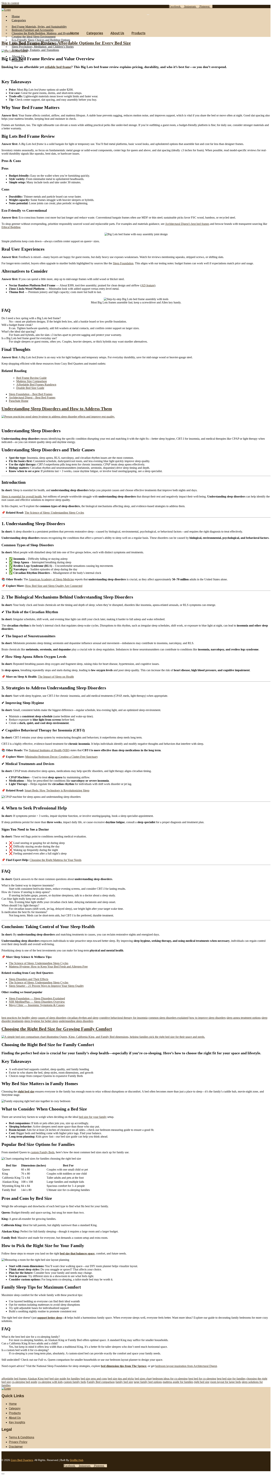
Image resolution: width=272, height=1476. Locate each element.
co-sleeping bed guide (24, 1382)
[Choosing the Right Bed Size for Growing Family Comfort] (103, 1036)
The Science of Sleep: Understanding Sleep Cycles (54, 512)
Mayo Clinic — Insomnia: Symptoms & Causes (37, 1005)
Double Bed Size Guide (30, 387)
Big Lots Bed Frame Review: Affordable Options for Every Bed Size (66, 43)
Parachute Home (18, 400)
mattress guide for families (178, 1382)
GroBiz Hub (76, 1460)
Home (16, 16)
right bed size (26, 1091)
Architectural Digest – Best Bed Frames (32, 397)
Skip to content (10, 3)
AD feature (147, 285)
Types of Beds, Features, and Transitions (35, 50)
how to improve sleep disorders (207, 1017)
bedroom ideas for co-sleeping (170, 1378)
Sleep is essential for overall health (21, 496)
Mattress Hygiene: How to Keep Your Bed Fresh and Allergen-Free (48, 966)
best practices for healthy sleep (19, 1017)
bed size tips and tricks (121, 1378)
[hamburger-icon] (148, 14)
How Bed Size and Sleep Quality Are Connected (53, 585)
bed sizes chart (143, 1378)
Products (138, 33)
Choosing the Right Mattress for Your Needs (55, 860)
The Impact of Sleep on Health (56, 676)
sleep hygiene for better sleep (41, 1021)
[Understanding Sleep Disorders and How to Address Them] (58, 416)
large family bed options (148, 1382)
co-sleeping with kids (50, 1382)
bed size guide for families (64, 1378)
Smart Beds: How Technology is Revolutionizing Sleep (57, 790)
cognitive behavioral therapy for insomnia (123, 1017)
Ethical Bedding (10, 227)
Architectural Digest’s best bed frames (187, 223)
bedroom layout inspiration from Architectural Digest (186, 1366)
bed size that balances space (77, 1253)
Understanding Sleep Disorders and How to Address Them (56, 408)
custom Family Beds (42, 1152)
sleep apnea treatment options (243, 1017)
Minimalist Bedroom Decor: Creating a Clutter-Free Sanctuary (61, 756)
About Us (117, 33)
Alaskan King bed (38, 1378)
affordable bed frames (14, 1378)
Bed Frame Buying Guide (31, 377)
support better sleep (49, 1317)
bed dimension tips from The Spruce (123, 1366)
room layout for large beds (225, 1382)
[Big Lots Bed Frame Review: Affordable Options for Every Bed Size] (14, 50)
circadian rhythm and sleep (82, 1017)
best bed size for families (231, 1378)
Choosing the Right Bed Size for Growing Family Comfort (56, 1029)
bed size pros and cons (94, 1378)
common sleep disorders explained (168, 1017)
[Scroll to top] (2, 1473)
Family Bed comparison (101, 1382)
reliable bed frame (58, 67)
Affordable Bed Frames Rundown (36, 384)
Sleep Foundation (123, 263)
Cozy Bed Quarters (22, 1460)
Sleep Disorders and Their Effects (28, 979)
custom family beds (74, 1382)
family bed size (124, 1382)
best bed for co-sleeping (202, 1378)
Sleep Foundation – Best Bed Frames (30, 394)
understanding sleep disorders (76, 1021)
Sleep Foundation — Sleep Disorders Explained (37, 998)
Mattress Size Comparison (31, 381)
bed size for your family (93, 1116)
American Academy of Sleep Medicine (51, 579)
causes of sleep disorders (52, 1017)
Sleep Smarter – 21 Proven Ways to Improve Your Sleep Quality (46, 985)
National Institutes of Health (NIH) (49, 750)
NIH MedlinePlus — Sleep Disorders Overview (37, 1001)
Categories (19, 20)
